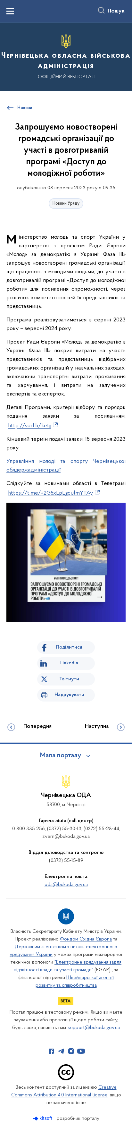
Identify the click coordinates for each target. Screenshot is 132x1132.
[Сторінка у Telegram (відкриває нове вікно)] (61, 1051)
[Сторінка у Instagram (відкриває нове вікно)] (71, 1051)
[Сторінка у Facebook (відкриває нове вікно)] (51, 1051)
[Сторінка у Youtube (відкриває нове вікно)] (81, 1051)
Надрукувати (69, 694)
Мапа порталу (60, 755)
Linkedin (69, 663)
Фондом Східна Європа (86, 939)
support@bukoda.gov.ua (94, 1027)
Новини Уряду (66, 203)
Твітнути (69, 679)
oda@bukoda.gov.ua (66, 884)
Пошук (116, 11)
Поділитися (69, 647)
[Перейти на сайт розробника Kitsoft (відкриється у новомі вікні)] (43, 1118)
